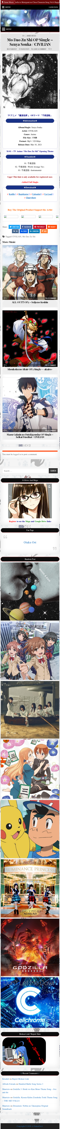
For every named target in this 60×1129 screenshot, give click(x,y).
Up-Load (48, 194)
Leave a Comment (40, 49)
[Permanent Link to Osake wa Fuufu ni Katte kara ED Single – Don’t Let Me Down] (30, 1002)
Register (12, 521)
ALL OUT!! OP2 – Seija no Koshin (30, 302)
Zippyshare (31, 197)
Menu (8, 7)
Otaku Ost (30, 542)
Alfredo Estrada (8, 1084)
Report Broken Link (20, 1078)
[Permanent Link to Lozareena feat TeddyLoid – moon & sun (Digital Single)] (30, 591)
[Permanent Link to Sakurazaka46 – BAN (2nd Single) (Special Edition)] (30, 710)
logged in (17, 454)
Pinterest (41, 227)
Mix (45, 231)
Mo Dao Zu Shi (28, 236)
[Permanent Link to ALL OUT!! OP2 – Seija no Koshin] (30, 272)
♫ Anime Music (30, 36)
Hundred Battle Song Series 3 (31, 1084)
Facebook (27, 227)
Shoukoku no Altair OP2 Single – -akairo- (30, 369)
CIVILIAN (16, 236)
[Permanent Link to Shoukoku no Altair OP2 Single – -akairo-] (30, 338)
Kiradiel (5, 1078)
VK (17, 231)
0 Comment (52, 298)
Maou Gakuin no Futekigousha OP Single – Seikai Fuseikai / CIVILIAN (30, 436)
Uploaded (36, 194)
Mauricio (6, 1089)
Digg (25, 231)
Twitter (15, 227)
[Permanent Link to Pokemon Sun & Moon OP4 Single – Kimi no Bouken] (30, 829)
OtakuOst (13, 49)
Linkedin (35, 231)
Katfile (12, 194)
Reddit (53, 227)
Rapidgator (23, 194)
